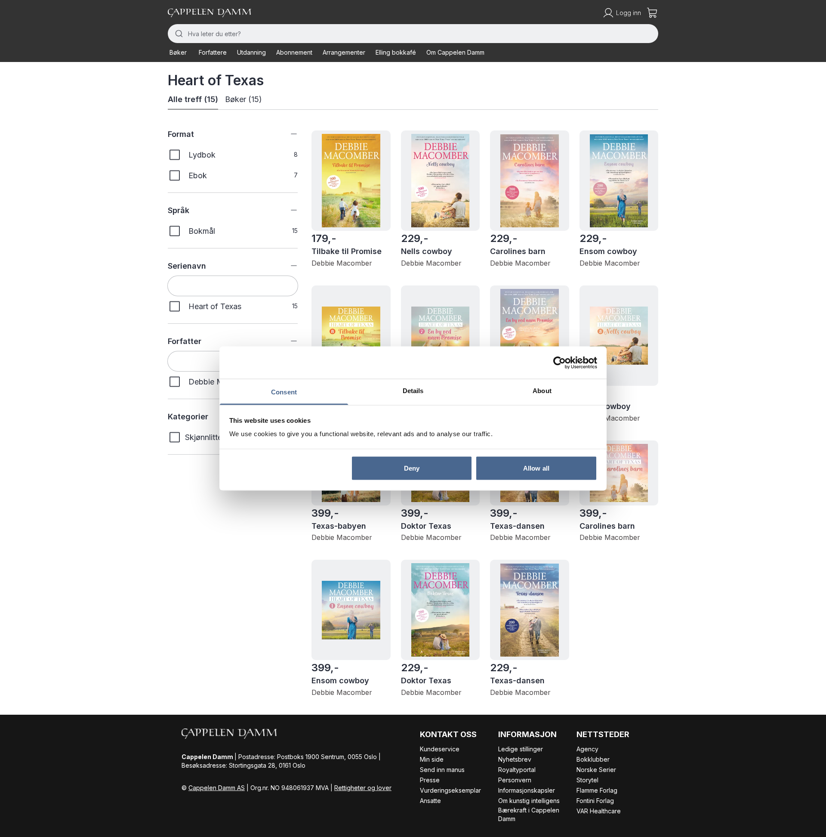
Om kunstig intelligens (529, 800)
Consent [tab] (284, 392)
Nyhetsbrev (514, 759)
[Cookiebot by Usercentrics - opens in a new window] (559, 362)
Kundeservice (439, 749)
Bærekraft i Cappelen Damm (528, 814)
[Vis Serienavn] (287, 265)
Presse (430, 780)
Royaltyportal (517, 769)
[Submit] (178, 33)
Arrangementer (344, 52)
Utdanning (251, 52)
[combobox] (413, 33)
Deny (411, 467)
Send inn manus (442, 769)
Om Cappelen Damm (455, 52)
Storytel (587, 780)
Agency (587, 749)
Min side (432, 759)
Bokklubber (593, 759)
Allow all (536, 467)
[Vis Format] (287, 134)
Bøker (178, 52)
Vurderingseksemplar (450, 790)
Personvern (514, 780)
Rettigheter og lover (362, 787)
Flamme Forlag (596, 790)
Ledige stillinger (520, 749)
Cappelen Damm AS (216, 787)
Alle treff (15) (193, 99)
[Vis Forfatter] (287, 341)
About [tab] (542, 390)
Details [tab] (413, 390)
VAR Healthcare (598, 811)
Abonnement (294, 52)
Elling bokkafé (396, 52)
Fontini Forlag (595, 800)
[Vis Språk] (287, 210)
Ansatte (430, 800)
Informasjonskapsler (526, 790)
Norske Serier (596, 769)
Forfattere (213, 52)
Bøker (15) (243, 99)
